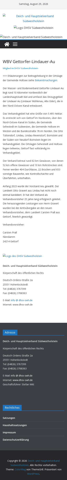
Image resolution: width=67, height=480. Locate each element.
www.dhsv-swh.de (23, 380)
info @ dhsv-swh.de (21, 300)
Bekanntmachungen (46, 80)
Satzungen (9, 418)
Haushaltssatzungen (15, 425)
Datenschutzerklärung (16, 439)
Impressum (9, 432)
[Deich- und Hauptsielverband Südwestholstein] (7, 44)
